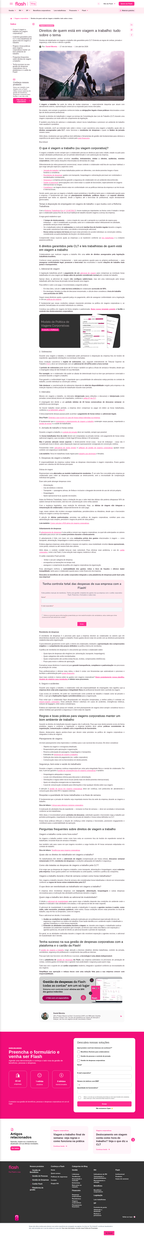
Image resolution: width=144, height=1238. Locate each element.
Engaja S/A (55, 1183)
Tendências (76, 1176)
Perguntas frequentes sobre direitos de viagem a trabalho (22, 59)
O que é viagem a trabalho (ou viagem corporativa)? (20, 31)
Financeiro (73, 10)
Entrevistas (76, 1183)
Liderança (75, 1174)
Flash (84, 10)
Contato (54, 1180)
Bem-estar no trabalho (77, 1186)
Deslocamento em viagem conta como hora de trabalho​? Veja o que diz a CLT (112, 1139)
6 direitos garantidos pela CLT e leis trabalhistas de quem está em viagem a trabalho (22, 39)
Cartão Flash (37, 1184)
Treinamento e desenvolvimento (100, 1177)
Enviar (104, 1104)
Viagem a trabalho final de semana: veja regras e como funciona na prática (69, 1137)
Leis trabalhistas (60, 10)
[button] (50, 1140)
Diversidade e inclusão (77, 1179)
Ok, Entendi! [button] (109, 1233)
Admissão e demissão (98, 1210)
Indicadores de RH (100, 1174)
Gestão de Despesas (40, 1180)
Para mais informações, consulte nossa (73, 1228)
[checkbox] (104, 1056)
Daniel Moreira (51, 46)
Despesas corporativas (76, 1195)
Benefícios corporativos (41, 10)
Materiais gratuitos (128, 10)
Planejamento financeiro (77, 1206)
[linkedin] (121, 1016)
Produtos (118, 1176)
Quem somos (55, 1173)
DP (27, 10)
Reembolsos (76, 1199)
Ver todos (15, 1148)
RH (20, 10)
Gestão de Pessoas (40, 1176)
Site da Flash (108, 4)
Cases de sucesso (122, 1179)
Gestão (11, 10)
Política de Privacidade (91, 1228)
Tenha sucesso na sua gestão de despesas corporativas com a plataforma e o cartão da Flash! (22, 68)
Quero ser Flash (126, 4)
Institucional (119, 1174)
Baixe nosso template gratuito (103, 309)
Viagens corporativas (21, 18)
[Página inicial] (11, 18)
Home (53, 1170)
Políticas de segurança (59, 1177)
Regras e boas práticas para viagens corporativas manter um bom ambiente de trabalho (21, 50)
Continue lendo (59, 1146)
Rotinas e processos (97, 1214)
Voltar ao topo (127, 1217)
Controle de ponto (100, 1207)
